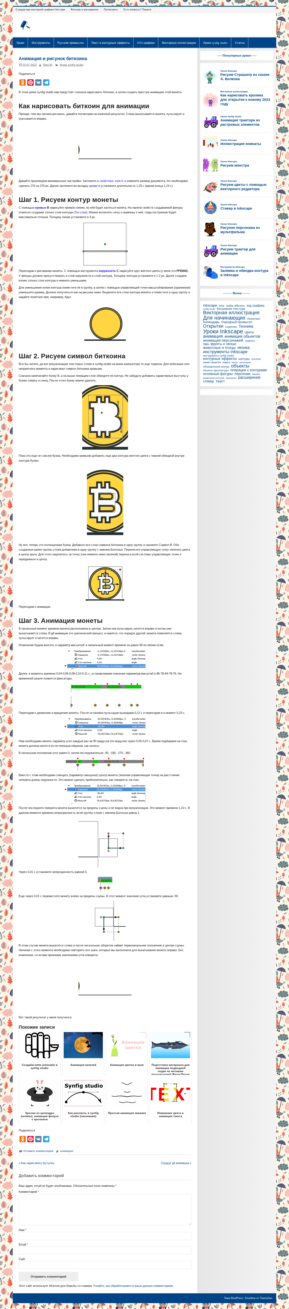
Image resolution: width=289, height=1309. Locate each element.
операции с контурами (248, 370)
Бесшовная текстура (231, 308)
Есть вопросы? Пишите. (137, 9)
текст (220, 381)
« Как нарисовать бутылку (36, 1163)
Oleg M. (48, 64)
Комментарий (29, 1191)
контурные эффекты (220, 358)
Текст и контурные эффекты (110, 43)
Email (23, 1244)
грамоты (250, 341)
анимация (66, 1151)
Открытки (213, 326)
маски (235, 362)
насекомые (245, 362)
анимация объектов (242, 336)
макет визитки (212, 362)
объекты (240, 366)
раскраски (231, 378)
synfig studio (209, 309)
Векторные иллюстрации (179, 43)
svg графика (255, 305)
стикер (208, 381)
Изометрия (253, 319)
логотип (256, 359)
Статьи (240, 43)
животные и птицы (219, 347)
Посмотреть (111, 9)
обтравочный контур (216, 366)
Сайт (22, 1259)
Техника (246, 326)
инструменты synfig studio (218, 356)
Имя (22, 1229)
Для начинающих (224, 318)
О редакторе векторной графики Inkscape (40, 9)
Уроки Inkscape (223, 331)
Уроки (20, 43)
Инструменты (41, 43)
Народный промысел (236, 322)
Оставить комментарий (38, 1151)
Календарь (211, 322)
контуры (244, 359)
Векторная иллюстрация (231, 312)
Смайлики (231, 327)
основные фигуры (218, 374)
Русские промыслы (70, 43)
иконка (243, 348)
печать (256, 374)
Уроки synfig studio (215, 43)
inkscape (210, 305)
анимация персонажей (223, 340)
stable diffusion (235, 305)
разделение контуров (213, 378)
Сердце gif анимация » (176, 1163)
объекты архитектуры (216, 370)
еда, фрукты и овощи (219, 344)
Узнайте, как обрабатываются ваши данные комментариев (133, 1285)
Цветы (249, 332)
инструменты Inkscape (225, 352)
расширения (249, 378)
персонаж (242, 374)
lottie (221, 306)
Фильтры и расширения (84, 9)
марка (226, 362)
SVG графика (146, 43)
